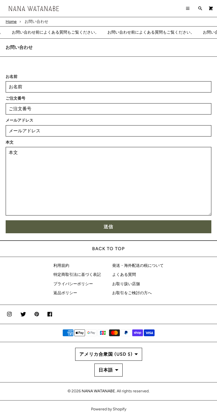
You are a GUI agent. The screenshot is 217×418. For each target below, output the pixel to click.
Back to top (108, 248)
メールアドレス (19, 120)
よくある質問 (124, 274)
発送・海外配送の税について (138, 265)
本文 (10, 142)
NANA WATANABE (98, 391)
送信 (108, 226)
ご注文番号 (15, 98)
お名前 (12, 76)
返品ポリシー (65, 293)
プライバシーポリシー (73, 283)
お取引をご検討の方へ (132, 293)
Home (11, 21)
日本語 (106, 370)
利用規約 (61, 265)
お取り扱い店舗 (126, 283)
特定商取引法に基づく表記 (77, 274)
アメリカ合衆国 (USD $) (106, 354)
